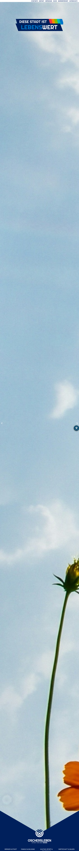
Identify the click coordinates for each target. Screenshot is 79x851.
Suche (55, 1)
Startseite (34, 1)
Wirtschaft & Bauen (66, 849)
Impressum (48, 1)
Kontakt (41, 1)
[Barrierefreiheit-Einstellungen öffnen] (76, 428)
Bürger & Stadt (11, 849)
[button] (1, 423)
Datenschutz (73, 1)
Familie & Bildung (28, 849)
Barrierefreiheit (63, 1)
